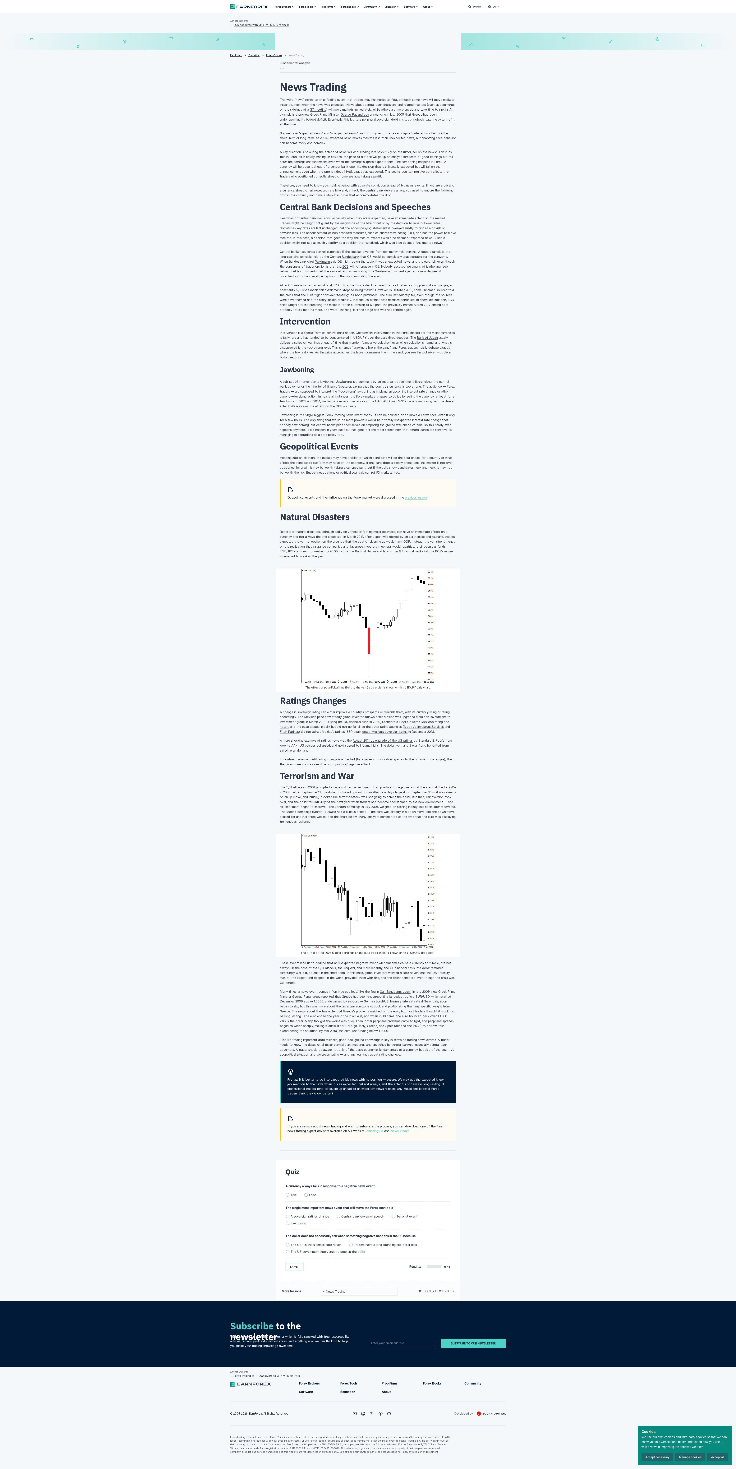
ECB (345, 266)
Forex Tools (306, 6)
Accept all (717, 1457)
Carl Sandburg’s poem (395, 991)
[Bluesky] (389, 1413)
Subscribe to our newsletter (473, 1343)
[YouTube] (355, 1413)
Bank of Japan (427, 337)
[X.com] (372, 1413)
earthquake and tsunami (426, 537)
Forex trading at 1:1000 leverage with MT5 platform (267, 1375)
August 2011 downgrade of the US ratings (383, 740)
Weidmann (322, 261)
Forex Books (348, 6)
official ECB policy (335, 285)
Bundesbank (350, 257)
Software (409, 6)
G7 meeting (318, 109)
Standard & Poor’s (395, 722)
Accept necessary (657, 1457)
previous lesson (416, 497)
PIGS (416, 1026)
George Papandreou (355, 114)
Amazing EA (374, 1131)
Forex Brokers (283, 6)
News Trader (400, 1131)
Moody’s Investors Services (424, 727)
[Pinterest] (363, 1414)
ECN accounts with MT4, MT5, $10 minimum (261, 24)
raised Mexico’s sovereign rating (384, 732)
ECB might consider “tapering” (328, 295)
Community (370, 6)
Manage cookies (690, 1457)
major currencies (443, 333)
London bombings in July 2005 (357, 807)
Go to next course (434, 1291)
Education (390, 6)
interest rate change (426, 420)
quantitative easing (393, 233)
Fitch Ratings (289, 732)
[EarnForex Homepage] (249, 6)
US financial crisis (356, 722)
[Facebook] (381, 1414)
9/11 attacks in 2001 (300, 787)
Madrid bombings (298, 812)
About (426, 6)
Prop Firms (327, 6)
